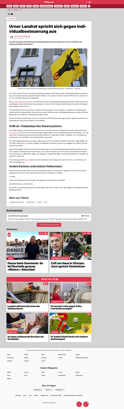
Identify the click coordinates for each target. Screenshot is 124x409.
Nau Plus (43, 357)
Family (77, 372)
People (78, 354)
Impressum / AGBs (56, 395)
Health (9, 372)
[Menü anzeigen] (89, 2)
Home (10, 10)
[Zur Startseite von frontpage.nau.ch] (49, 2)
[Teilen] (79, 404)
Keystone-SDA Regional (22, 36)
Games (60, 357)
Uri (21, 10)
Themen (26, 361)
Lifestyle (9, 361)
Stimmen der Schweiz (82, 357)
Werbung (18, 395)
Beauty (9, 378)
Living (26, 372)
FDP (25, 143)
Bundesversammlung (19, 102)
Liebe (42, 372)
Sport (43, 354)
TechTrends (79, 375)
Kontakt (36, 395)
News (8, 354)
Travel (43, 375)
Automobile (61, 375)
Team (24, 395)
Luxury (60, 372)
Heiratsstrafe (14, 133)
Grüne (26, 160)
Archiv (43, 361)
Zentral (16, 10)
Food (8, 375)
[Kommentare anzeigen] (86, 404)
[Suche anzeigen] (86, 2)
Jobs (30, 395)
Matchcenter (62, 354)
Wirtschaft (10, 357)
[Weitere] (89, 6)
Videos (26, 357)
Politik (26, 354)
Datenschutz (44, 395)
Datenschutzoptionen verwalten (73, 395)
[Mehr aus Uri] (48, 279)
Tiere (25, 375)
